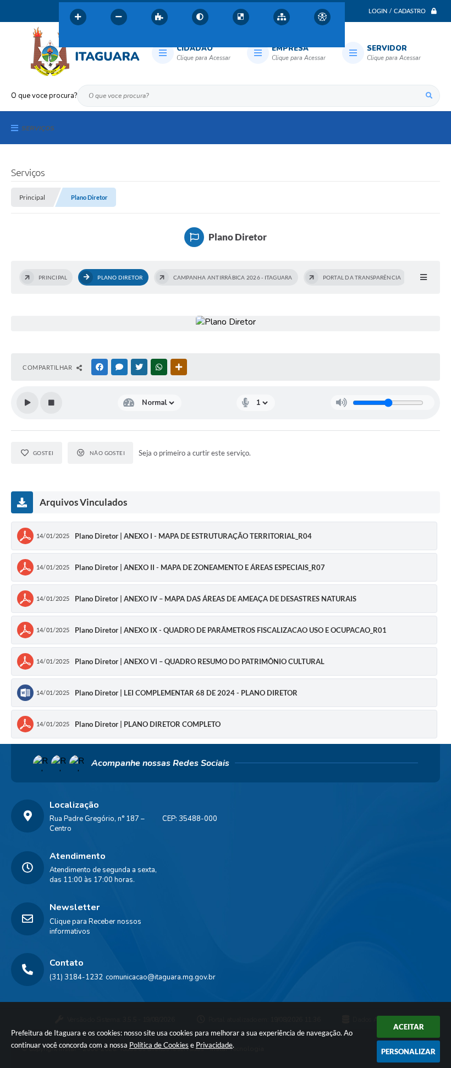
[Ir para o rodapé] (142, 40)
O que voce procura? (44, 96)
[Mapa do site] (281, 17)
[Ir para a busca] (118, 40)
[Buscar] (429, 96)
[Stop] (51, 403)
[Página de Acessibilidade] (322, 17)
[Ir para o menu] (94, 40)
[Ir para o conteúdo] (70, 40)
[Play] (27, 403)
